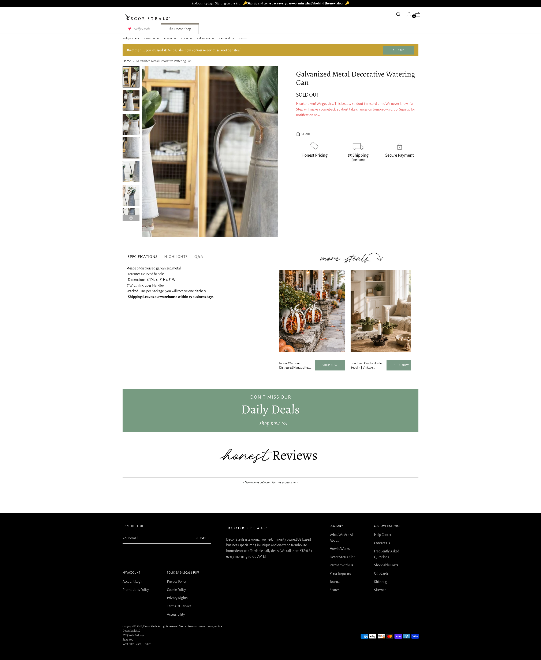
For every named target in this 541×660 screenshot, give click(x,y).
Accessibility (176, 614)
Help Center (382, 535)
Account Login (133, 581)
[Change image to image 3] (131, 124)
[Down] (131, 218)
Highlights (176, 256)
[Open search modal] (398, 14)
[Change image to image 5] (131, 171)
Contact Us (382, 543)
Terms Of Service (179, 606)
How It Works (340, 549)
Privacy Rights (177, 598)
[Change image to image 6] (131, 195)
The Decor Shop (179, 28)
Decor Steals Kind (342, 557)
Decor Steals (150, 626)
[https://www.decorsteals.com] (270, 410)
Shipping (380, 582)
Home (127, 61)
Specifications (142, 256)
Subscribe (203, 538)
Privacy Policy (177, 581)
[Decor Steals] (148, 17)
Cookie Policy (176, 590)
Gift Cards (381, 573)
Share (306, 134)
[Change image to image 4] (131, 148)
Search (335, 590)
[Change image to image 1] (131, 76)
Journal (335, 582)
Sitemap (380, 590)
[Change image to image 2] (131, 100)
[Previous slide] (285, 312)
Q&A (198, 256)
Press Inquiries (340, 573)
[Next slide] (404, 312)
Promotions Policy (136, 590)
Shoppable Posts (386, 565)
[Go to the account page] (407, 14)
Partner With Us (341, 565)
